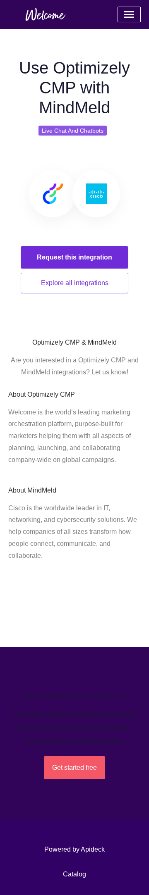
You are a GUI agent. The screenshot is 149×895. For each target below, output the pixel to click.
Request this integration (74, 257)
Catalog (74, 874)
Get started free (74, 767)
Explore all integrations (74, 282)
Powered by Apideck (74, 849)
